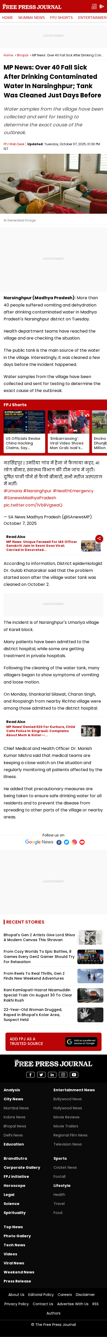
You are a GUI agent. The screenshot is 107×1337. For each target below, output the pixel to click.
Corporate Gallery (22, 1167)
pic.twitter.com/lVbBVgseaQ (33, 505)
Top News (13, 1227)
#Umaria (13, 491)
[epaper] (94, 6)
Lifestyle (62, 1185)
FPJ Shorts (61, 18)
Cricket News (65, 1167)
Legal (9, 1194)
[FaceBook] (58, 842)
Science (11, 1203)
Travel (59, 1203)
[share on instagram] (63, 1075)
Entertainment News (74, 1090)
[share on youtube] (74, 1075)
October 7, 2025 (20, 523)
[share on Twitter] (41, 1075)
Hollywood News (68, 1108)
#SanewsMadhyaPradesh (30, 498)
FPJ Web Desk (14, 144)
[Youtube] (82, 842)
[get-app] (101, 6)
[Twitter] (66, 842)
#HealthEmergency (73, 491)
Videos (10, 1254)
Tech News (14, 1245)
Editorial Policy (41, 1294)
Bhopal (22, 55)
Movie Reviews (66, 1117)
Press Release (17, 1281)
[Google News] (39, 842)
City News (13, 1099)
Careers (65, 1294)
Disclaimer (85, 1294)
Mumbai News (31, 18)
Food (58, 1212)
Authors (53, 1313)
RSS (95, 1304)
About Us (16, 1294)
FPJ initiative (16, 1176)
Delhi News (13, 1135)
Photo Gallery (17, 1236)
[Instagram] (74, 842)
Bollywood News (68, 1099)
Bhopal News (15, 1126)
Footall (59, 1176)
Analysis (12, 1090)
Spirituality (15, 1212)
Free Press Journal (32, 6)
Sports (60, 1158)
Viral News (14, 1263)
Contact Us (43, 1304)
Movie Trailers (66, 1126)
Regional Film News (71, 1135)
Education (14, 1144)
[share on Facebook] (30, 1075)
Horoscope (14, 1185)
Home (7, 18)
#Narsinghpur (37, 491)
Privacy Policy (16, 1304)
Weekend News (19, 1272)
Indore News (14, 1117)
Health (59, 1194)
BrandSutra (15, 1158)
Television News (68, 1144)
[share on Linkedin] (52, 1075)
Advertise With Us (73, 1304)
